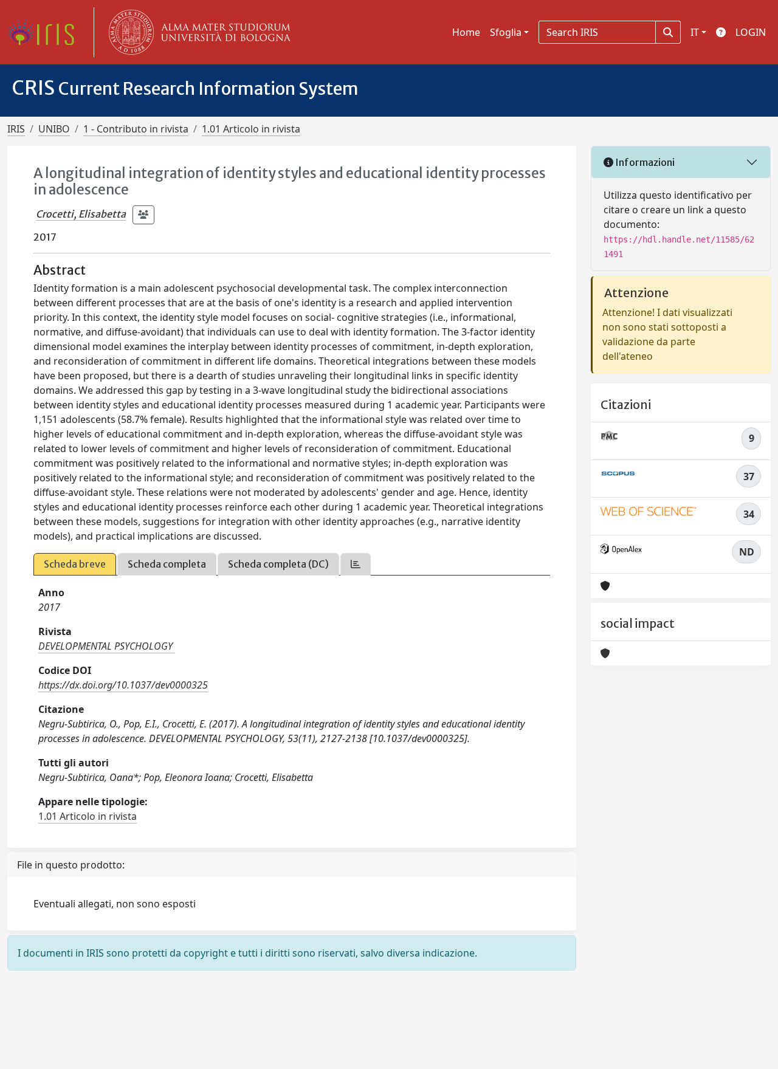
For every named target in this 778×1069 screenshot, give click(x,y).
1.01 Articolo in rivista (251, 129)
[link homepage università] (197, 32)
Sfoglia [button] (506, 32)
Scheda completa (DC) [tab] (278, 564)
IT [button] (694, 32)
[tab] (355, 564)
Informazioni (644, 162)
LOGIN (750, 32)
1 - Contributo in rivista (135, 129)
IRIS (16, 129)
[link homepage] (45, 32)
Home (466, 32)
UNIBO (54, 129)
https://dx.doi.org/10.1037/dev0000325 (123, 685)
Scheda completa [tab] (167, 564)
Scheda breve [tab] (75, 564)
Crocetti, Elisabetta (81, 214)
